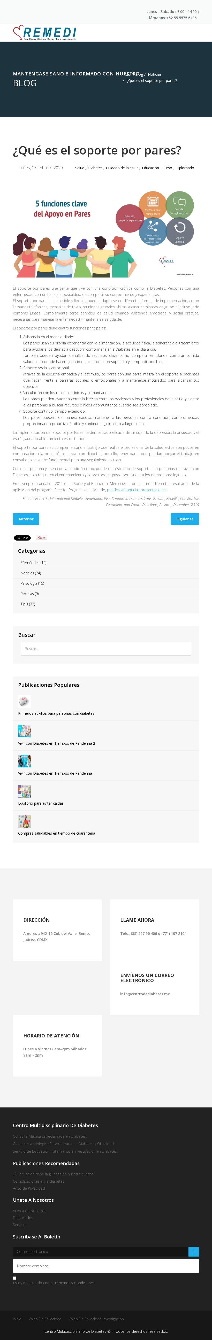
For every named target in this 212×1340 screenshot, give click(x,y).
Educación (150, 167)
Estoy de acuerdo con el (54, 1282)
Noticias (155, 74)
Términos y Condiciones (74, 1282)
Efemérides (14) (33, 562)
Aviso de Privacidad (45, 1319)
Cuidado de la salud (122, 167)
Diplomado (185, 167)
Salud (79, 167)
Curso (167, 167)
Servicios (20, 1224)
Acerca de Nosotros (29, 1210)
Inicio (126, 74)
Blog (139, 74)
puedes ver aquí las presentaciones (136, 489)
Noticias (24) (31, 573)
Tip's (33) (28, 604)
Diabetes (95, 167)
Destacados (23, 1217)
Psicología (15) (32, 583)
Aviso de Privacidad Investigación (96, 1319)
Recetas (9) (30, 593)
